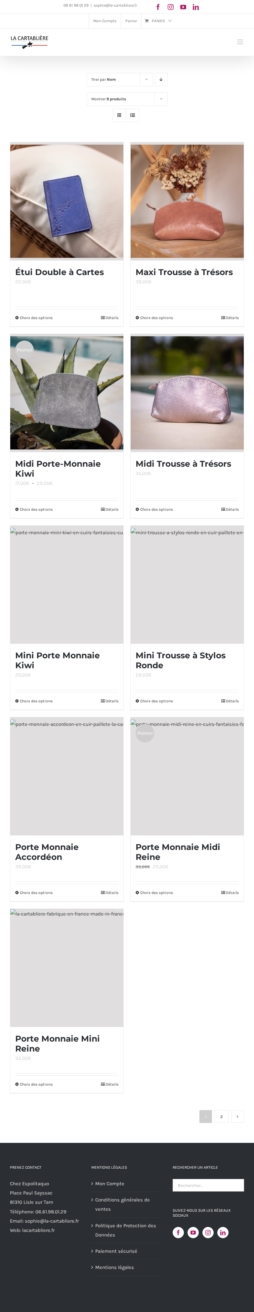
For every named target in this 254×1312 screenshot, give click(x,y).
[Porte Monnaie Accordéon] (66, 776)
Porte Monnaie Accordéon (47, 852)
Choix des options (36, 317)
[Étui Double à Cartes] (66, 201)
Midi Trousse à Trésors (183, 464)
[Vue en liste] (132, 115)
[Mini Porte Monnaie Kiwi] (66, 585)
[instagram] (170, 7)
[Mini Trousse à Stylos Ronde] (187, 585)
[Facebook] (178, 1232)
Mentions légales (114, 1267)
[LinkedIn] (223, 1232)
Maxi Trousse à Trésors (184, 272)
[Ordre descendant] (161, 79)
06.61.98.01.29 (50, 1212)
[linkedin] (195, 7)
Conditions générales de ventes (122, 1204)
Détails (112, 317)
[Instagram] (208, 1232)
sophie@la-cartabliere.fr (115, 5)
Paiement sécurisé (116, 1251)
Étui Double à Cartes (59, 272)
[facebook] (158, 7)
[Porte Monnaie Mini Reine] (66, 968)
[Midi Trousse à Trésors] (187, 393)
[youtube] (183, 7)
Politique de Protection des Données (125, 1230)
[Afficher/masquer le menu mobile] (240, 41)
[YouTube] (193, 1232)
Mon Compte (109, 1184)
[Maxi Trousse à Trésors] (187, 201)
